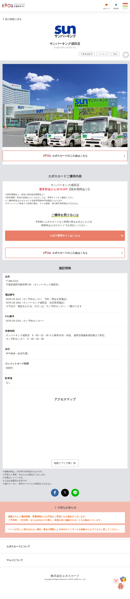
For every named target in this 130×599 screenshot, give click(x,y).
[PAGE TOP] (120, 582)
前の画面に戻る (13, 19)
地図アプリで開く (63, 463)
